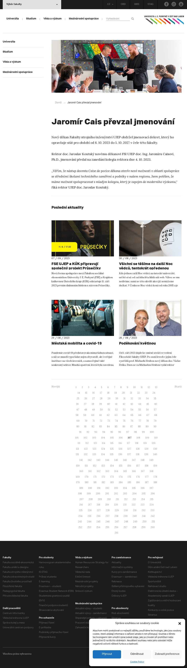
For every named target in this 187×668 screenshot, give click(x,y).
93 (95, 432)
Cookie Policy (137, 661)
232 (143, 510)
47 (77, 409)
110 (156, 437)
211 (117, 499)
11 (142, 387)
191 (98, 488)
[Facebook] (166, 4)
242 (153, 516)
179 (78, 482)
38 (92, 404)
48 (85, 409)
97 (127, 432)
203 (125, 493)
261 (116, 532)
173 (112, 476)
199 (89, 493)
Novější (55, 386)
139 (146, 454)
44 (139, 404)
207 (81, 499)
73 (108, 420)
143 (98, 460)
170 (86, 476)
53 (124, 409)
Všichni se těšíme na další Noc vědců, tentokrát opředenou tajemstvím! (146, 268)
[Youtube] (181, 4)
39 (100, 404)
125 (112, 448)
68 (155, 415)
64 (124, 415)
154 (112, 465)
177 (146, 476)
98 (135, 432)
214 (143, 499)
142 (89, 460)
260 (152, 527)
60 (92, 415)
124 (103, 448)
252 (80, 527)
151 (86, 465)
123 (94, 448)
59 (84, 415)
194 (125, 488)
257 (125, 527)
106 (121, 437)
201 (107, 493)
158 (146, 465)
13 (156, 387)
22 (138, 392)
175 (129, 476)
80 (78, 426)
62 (108, 415)
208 (91, 499)
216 (81, 504)
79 (155, 420)
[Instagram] (173, 4)
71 (93, 420)
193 (116, 488)
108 (138, 437)
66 (139, 415)
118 (136, 443)
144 (107, 460)
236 (98, 516)
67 (147, 415)
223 (142, 504)
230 (126, 510)
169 (78, 476)
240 (135, 516)
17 (101, 392)
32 (132, 398)
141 (81, 460)
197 (151, 488)
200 (98, 493)
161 (90, 471)
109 (147, 437)
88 (139, 426)
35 (155, 398)
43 (131, 404)
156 (129, 465)
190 (90, 488)
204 (134, 493)
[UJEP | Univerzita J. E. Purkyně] (164, 21)
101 (77, 437)
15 (86, 392)
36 (77, 404)
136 (120, 454)
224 (152, 504)
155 (120, 465)
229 (117, 510)
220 (116, 504)
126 (120, 448)
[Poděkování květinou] (150, 318)
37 (85, 404)
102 (85, 437)
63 (116, 415)
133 (94, 454)
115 (111, 443)
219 (107, 504)
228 (108, 510)
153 (103, 465)
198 (80, 493)
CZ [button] (108, 4)
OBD (123, 4)
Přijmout (107, 654)
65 (132, 415)
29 (109, 398)
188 (155, 482)
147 (134, 460)
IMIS (136, 4)
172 (103, 476)
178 (155, 476)
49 (93, 409)
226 (90, 510)
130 (155, 448)
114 (103, 443)
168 (151, 471)
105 (112, 437)
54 (132, 409)
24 (153, 392)
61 (100, 415)
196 (143, 488)
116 (120, 443)
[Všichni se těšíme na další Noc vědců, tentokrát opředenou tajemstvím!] (150, 238)
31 (124, 398)
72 (101, 420)
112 (87, 443)
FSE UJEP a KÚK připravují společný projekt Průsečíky (76, 265)
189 (81, 488)
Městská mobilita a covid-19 (76, 343)
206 (153, 493)
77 (139, 420)
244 (89, 521)
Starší (178, 386)
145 (116, 460)
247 (117, 521)
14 (79, 392)
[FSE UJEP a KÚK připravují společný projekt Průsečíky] (82, 238)
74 (116, 420)
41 (116, 404)
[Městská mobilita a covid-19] (82, 318)
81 (85, 426)
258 (134, 527)
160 (81, 471)
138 (137, 454)
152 (94, 465)
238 (116, 516)
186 (138, 482)
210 (109, 499)
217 (89, 504)
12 (149, 387)
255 (107, 527)
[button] (180, 623)
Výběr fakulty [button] (14, 4)
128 (138, 448)
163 (107, 471)
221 (125, 504)
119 (145, 443)
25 (78, 398)
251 (153, 521)
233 (152, 510)
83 (100, 426)
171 (95, 476)
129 (146, 448)
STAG (150, 4)
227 (99, 510)
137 (129, 454)
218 (98, 504)
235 (89, 516)
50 (101, 409)
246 (108, 521)
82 (93, 426)
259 (143, 527)
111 (79, 443)
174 (121, 476)
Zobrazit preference (167, 654)
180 (86, 482)
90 (155, 426)
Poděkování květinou (137, 343)
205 (144, 493)
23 (146, 392)
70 (86, 420)
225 (81, 510)
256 (116, 527)
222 (134, 504)
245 (98, 521)
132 (85, 454)
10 (134, 387)
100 (152, 432)
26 (85, 398)
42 (124, 404)
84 (108, 426)
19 (116, 392)
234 (80, 516)
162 (98, 471)
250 (144, 521)
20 (123, 392)
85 (116, 426)
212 (125, 499)
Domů (58, 102)
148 (142, 460)
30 (116, 398)
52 (116, 409)
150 (78, 465)
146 (125, 460)
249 (135, 521)
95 (111, 432)
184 (121, 482)
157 (138, 465)
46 (155, 404)
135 (111, 454)
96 (119, 432)
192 (107, 488)
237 (107, 516)
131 (77, 454)
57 (155, 409)
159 (155, 465)
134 (103, 454)
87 (131, 426)
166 (134, 471)
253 (89, 527)
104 (103, 437)
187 (146, 482)
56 (147, 409)
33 (139, 398)
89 (147, 426)
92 (88, 432)
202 (116, 493)
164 (116, 471)
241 (144, 516)
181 (95, 482)
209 (100, 499)
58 (77, 415)
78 (147, 420)
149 (151, 460)
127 (129, 448)
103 (94, 437)
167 (143, 471)
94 (103, 432)
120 (153, 443)
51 (109, 409)
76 (132, 420)
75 (124, 420)
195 (134, 488)
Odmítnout (137, 654)
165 (125, 471)
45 (147, 404)
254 (98, 527)
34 (147, 398)
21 (131, 392)
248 (126, 521)
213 (134, 499)
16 (93, 392)
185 (129, 482)
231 (134, 510)
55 (139, 409)
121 (77, 448)
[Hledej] (133, 19)
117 (128, 443)
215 (151, 499)
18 (108, 392)
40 (108, 404)
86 (124, 426)
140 (155, 454)
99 (143, 432)
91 (80, 432)
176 (138, 476)
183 (112, 482)
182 (103, 482)
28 (101, 398)
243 (80, 521)
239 (125, 516)
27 (93, 398)
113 (95, 443)
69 (78, 420)
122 (86, 448)
